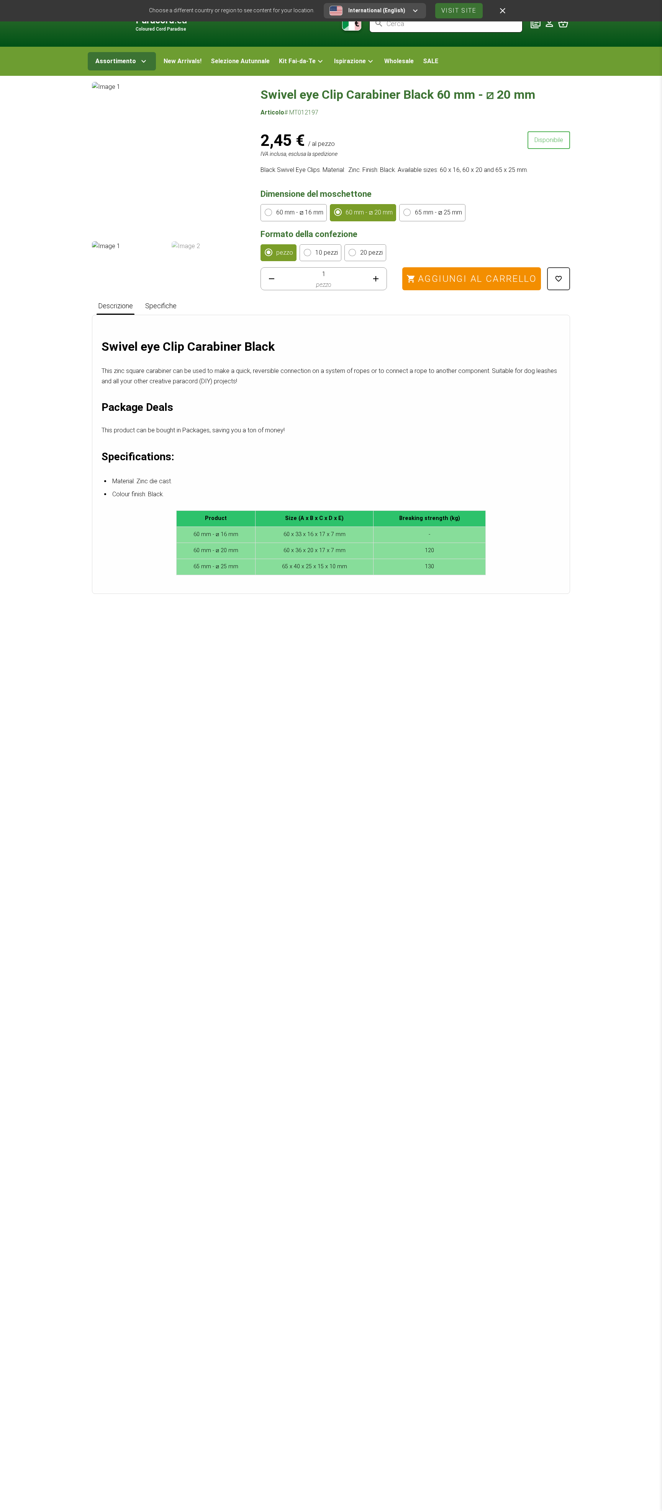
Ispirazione (350, 61)
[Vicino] (502, 10)
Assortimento (115, 61)
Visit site (459, 10)
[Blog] (535, 23)
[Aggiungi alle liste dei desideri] (558, 278)
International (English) (376, 10)
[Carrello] (563, 23)
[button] (301, 61)
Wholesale (399, 61)
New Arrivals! (183, 61)
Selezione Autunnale (240, 61)
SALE (430, 61)
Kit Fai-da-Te (297, 61)
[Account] (549, 23)
